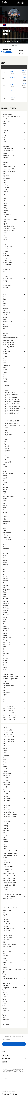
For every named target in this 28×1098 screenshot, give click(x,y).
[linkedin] (13, 1094)
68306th (12, 84)
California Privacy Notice (7, 1089)
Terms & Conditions (6, 1076)
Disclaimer (4, 1082)
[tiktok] (16, 1094)
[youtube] (10, 1094)
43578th (12, 97)
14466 (7, 52)
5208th (24, 83)
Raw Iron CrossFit (10, 41)
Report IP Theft (5, 1087)
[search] (18, 2)
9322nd (12, 78)
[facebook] (2, 1094)
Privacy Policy (5, 1078)
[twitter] (5, 1094)
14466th (12, 71)
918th (24, 77)
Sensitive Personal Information (8, 1091)
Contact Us (4, 1085)
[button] (26, 2)
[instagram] (8, 1094)
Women (14, 45)
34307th (12, 91)
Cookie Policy (5, 1080)
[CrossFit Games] (4, 3)
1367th (24, 70)
